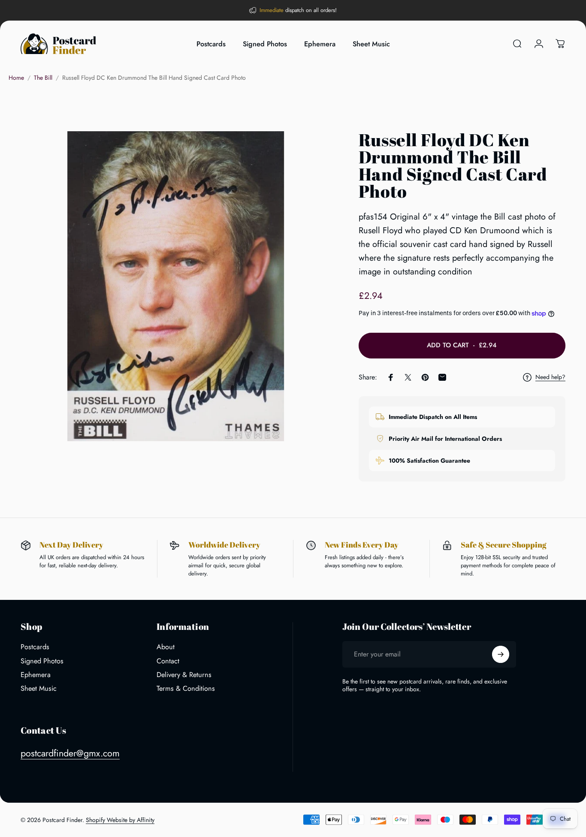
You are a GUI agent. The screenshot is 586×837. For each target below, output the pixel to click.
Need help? (550, 377)
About (166, 647)
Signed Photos (42, 661)
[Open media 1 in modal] (176, 286)
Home (16, 77)
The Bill (43, 77)
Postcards (35, 647)
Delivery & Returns (184, 675)
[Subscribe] (500, 654)
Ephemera (36, 675)
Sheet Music (39, 688)
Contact (168, 661)
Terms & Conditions (186, 688)
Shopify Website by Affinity (120, 820)
